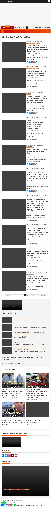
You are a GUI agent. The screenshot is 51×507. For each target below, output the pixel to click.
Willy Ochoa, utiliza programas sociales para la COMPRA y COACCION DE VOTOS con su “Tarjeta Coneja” (37, 278)
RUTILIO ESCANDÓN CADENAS (31, 69)
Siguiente (43, 295)
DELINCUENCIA (28, 92)
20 (33, 295)
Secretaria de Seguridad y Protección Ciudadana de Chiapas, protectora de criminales (37, 253)
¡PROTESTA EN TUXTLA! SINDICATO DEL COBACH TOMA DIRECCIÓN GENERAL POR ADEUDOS (13, 422)
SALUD (18, 488)
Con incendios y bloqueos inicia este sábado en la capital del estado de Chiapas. (36, 151)
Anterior (8, 295)
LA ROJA (15, 349)
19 (30, 295)
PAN (42, 272)
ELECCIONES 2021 (44, 66)
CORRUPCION (19, 332)
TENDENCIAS (38, 42)
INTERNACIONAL (29, 67)
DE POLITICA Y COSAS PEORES (31, 41)
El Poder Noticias (37, 53)
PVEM (41, 41)
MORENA (37, 67)
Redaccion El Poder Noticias (16, 493)
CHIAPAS (27, 66)
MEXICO (38, 41)
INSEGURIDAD (40, 92)
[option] (25, 481)
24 (38, 295)
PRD (44, 272)
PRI (46, 272)
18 (27, 295)
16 (22, 295)
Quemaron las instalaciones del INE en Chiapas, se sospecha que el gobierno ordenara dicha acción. (36, 73)
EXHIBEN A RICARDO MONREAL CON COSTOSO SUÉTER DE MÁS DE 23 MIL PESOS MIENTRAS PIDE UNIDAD (12, 393)
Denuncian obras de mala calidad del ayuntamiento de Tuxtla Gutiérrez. (29, 344)
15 (19, 295)
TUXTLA (38, 69)
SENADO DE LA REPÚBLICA (30, 42)
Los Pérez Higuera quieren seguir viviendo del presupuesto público (28, 320)
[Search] (49, 31)
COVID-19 (6, 488)
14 (16, 295)
